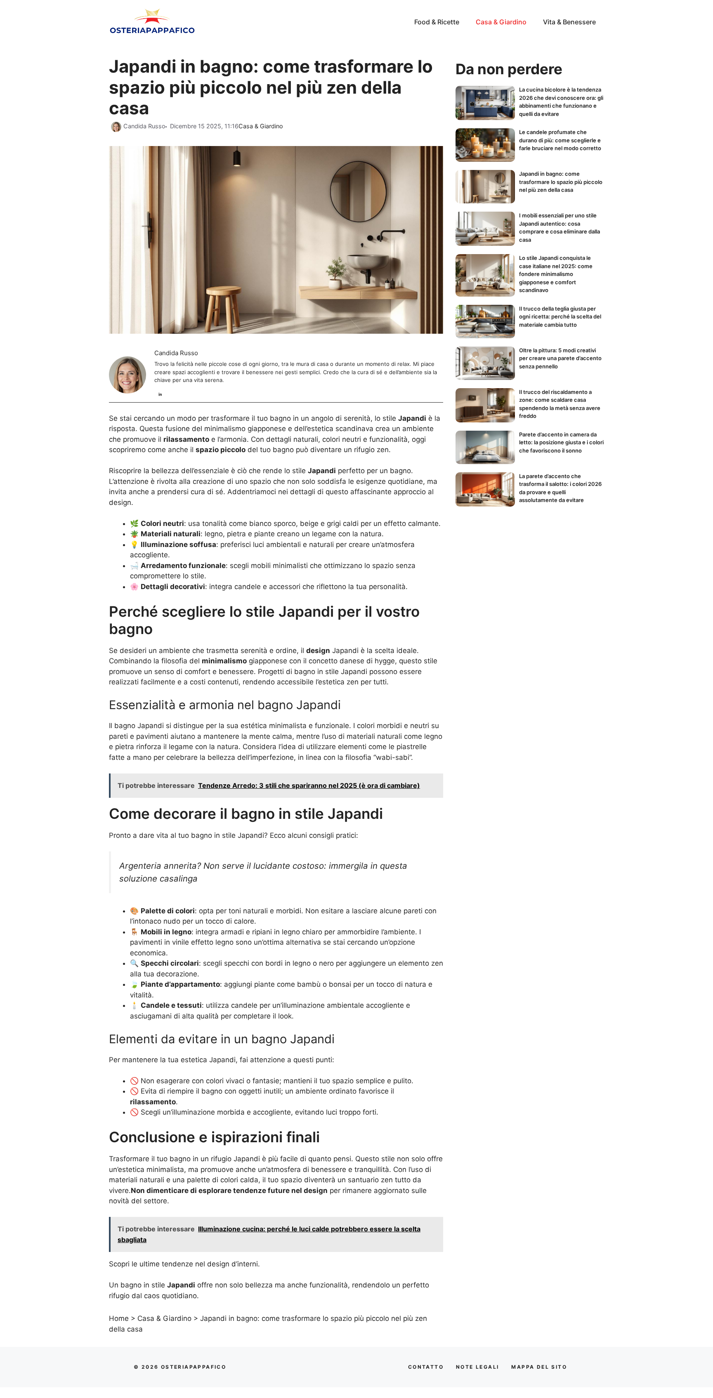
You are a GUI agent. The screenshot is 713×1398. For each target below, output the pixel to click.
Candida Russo (176, 353)
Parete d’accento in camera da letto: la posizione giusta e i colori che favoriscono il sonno (561, 442)
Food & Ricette (436, 22)
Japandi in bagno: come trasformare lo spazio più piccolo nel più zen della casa (560, 181)
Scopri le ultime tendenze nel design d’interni (183, 1264)
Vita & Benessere (569, 22)
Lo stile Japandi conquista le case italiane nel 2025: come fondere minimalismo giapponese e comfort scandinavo (556, 274)
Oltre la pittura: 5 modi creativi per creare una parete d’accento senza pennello (560, 358)
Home (119, 1318)
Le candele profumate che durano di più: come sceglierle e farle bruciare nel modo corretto (560, 140)
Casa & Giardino (501, 22)
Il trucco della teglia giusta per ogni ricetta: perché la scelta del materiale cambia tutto (560, 316)
